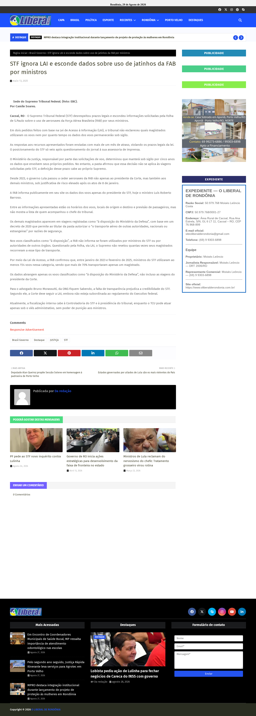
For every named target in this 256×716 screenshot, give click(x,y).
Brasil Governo (37, 53)
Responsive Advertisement (27, 329)
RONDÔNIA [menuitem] (148, 20)
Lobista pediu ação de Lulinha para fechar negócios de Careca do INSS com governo (125, 674)
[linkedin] (242, 612)
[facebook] (220, 9)
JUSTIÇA (54, 340)
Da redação (62, 391)
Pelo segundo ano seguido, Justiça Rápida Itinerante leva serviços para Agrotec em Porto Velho (55, 666)
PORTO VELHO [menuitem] (174, 20)
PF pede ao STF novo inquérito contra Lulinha (35, 459)
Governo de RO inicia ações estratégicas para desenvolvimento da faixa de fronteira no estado (92, 461)
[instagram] (231, 9)
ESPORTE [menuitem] (108, 20)
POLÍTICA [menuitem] (91, 20)
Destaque (39, 340)
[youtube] (232, 612)
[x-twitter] (226, 9)
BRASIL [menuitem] (74, 20)
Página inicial (20, 53)
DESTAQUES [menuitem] (196, 20)
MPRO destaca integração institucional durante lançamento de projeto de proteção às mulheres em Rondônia (109, 37)
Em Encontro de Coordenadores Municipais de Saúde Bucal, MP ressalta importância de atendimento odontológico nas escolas (54, 641)
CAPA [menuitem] (61, 20)
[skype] (243, 9)
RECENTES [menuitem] (126, 20)
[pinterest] (237, 9)
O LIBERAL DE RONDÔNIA (46, 709)
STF (66, 340)
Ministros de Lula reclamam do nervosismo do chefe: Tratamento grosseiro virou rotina (146, 461)
